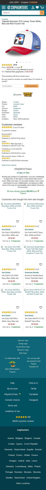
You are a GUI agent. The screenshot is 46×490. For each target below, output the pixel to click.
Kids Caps (23, 353)
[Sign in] (33, 7)
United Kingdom (33, 478)
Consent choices (12, 400)
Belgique (19, 438)
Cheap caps (23, 344)
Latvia (34, 461)
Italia (28, 461)
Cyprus (19, 444)
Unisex (15, 110)
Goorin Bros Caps (23, 347)
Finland (11, 455)
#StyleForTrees (11, 394)
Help (12, 383)
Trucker (16, 102)
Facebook (33, 394)
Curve (15, 115)
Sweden (9, 478)
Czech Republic (31, 444)
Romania (18, 472)
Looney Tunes (18, 104)
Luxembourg (20, 466)
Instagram (33, 400)
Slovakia (27, 472)
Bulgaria (28, 438)
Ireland (21, 461)
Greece (34, 455)
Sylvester (16, 112)
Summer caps (23, 340)
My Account (12, 389)
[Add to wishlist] (17, 221)
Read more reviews (9, 165)
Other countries (23, 483)
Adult (15, 106)
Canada (36, 438)
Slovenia (37, 472)
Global (27, 455)
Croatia (11, 444)
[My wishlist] (37, 7)
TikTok (33, 389)
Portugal (9, 472)
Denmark (8, 449)
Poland (37, 466)
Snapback (17, 108)
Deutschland (19, 449)
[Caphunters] (13, 7)
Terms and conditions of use (12, 408)
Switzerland (19, 478)
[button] (16, 62)
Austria (11, 438)
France (19, 455)
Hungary (13, 461)
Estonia (38, 449)
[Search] (42, 12)
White (15, 117)
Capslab (5, 19)
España (30, 449)
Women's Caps (23, 350)
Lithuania (10, 466)
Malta (30, 466)
